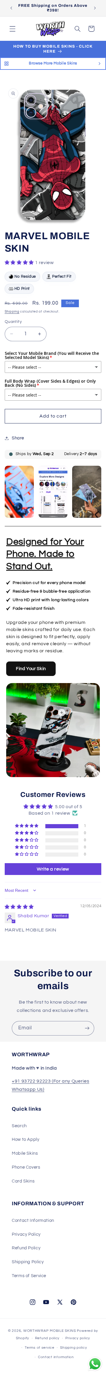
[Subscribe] (87, 1028)
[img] (19, 907)
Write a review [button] (53, 869)
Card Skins (23, 1181)
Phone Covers (26, 1167)
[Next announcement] (94, 7)
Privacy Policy (26, 1234)
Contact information (56, 1357)
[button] (12, 28)
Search (19, 1126)
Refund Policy (26, 1248)
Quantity (13, 322)
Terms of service (39, 1347)
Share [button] (18, 438)
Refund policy (47, 1338)
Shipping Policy (28, 1262)
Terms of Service (29, 1276)
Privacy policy (77, 1338)
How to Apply (25, 1139)
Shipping (12, 311)
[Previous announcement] (11, 7)
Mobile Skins (25, 1153)
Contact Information (33, 1220)
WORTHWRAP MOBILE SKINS (49, 1330)
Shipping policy (73, 1347)
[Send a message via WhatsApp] (95, 1364)
